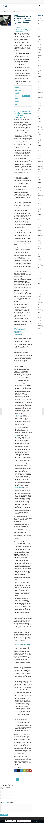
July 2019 (39, 265)
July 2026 (39, 20)
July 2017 (39, 325)
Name (15, 791)
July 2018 (39, 302)
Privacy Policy (28, 800)
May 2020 (39, 235)
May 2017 (39, 326)
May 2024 (39, 97)
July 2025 (39, 55)
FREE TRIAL (27, 0)
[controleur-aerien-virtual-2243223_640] (5, 20)
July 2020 (39, 230)
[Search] (39, 6)
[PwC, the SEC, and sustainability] (1, 411)
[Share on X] (18, 770)
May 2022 (39, 166)
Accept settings (10, 821)
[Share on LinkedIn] (21, 770)
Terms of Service (6, 802)
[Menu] (41, 6)
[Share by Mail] (24, 770)
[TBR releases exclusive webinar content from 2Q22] (43, 411)
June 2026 (39, 21)
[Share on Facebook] (15, 770)
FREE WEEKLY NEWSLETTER (34, 0)
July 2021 (39, 195)
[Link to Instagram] (27, 770)
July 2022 (39, 161)
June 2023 (39, 129)
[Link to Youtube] (30, 770)
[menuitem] (39, 6)
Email (15, 794)
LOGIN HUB (41, 0)
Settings (35, 821)
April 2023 (39, 134)
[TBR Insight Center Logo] (6, 6)
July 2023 (39, 127)
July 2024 (39, 92)
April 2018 (39, 310)
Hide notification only (24, 821)
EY (24, 55)
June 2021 (39, 196)
